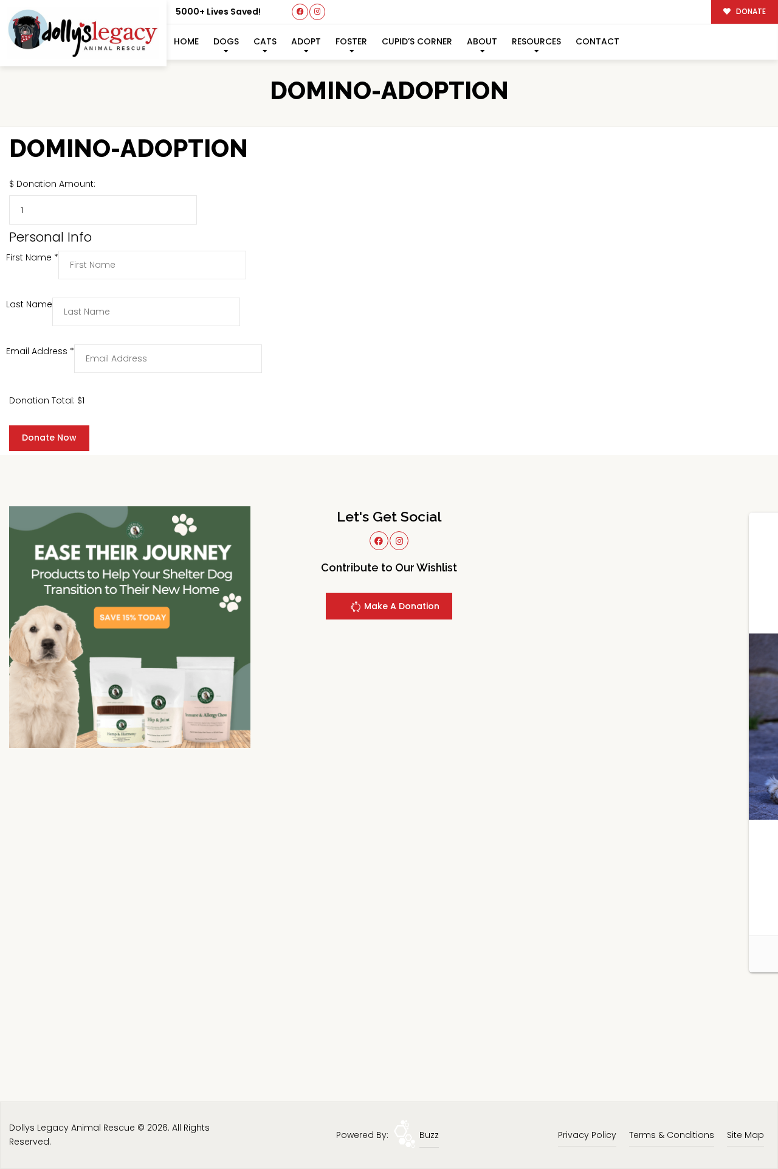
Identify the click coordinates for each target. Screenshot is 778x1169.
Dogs (226, 41)
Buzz (429, 1135)
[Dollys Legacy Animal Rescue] (83, 33)
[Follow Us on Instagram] (317, 12)
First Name (32, 257)
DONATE (750, 11)
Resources (536, 41)
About (482, 41)
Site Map (745, 1135)
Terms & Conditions (671, 1135)
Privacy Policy (587, 1135)
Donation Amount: (55, 184)
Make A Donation (400, 606)
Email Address (40, 351)
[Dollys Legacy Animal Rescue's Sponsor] (129, 627)
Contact (597, 41)
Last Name (29, 304)
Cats (265, 41)
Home (186, 41)
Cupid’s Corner (417, 41)
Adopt (306, 41)
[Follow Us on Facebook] (300, 12)
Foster (351, 41)
